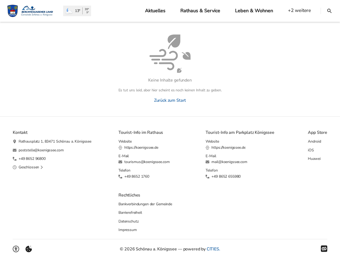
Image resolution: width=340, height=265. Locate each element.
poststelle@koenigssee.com (41, 150)
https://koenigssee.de (141, 147)
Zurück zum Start (170, 100)
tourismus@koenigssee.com (147, 161)
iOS (311, 150)
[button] (31, 167)
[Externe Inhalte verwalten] (29, 249)
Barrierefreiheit (130, 212)
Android (314, 141)
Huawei (314, 158)
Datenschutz (128, 221)
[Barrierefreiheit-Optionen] (16, 249)
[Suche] (329, 11)
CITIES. (213, 249)
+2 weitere (299, 10)
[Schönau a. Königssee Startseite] (31, 11)
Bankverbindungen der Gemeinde (145, 204)
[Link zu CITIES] (324, 249)
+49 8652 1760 (136, 176)
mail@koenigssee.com (229, 161)
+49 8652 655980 (226, 176)
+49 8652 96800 (32, 158)
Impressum (127, 229)
